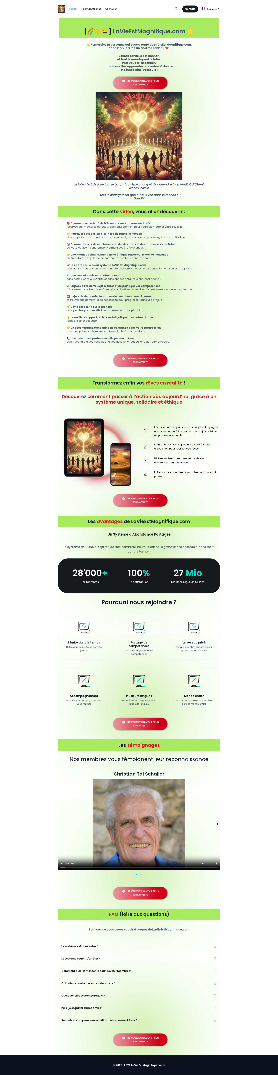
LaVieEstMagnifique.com (149, 31)
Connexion (111, 9)
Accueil (73, 9)
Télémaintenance (91, 9)
